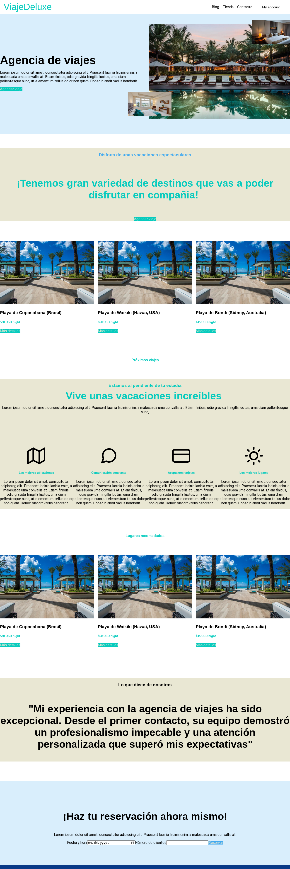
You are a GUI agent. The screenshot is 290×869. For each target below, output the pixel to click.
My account (271, 7)
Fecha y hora (77, 842)
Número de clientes (150, 842)
